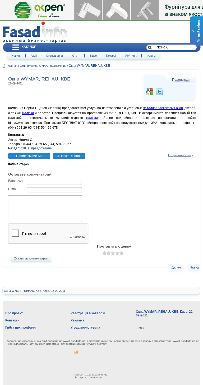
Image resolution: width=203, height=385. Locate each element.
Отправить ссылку (180, 155)
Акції (34, 55)
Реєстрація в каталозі (88, 313)
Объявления (29, 65)
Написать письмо (29, 156)
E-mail (12, 189)
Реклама (77, 320)
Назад (194, 267)
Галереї (111, 55)
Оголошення (54, 55)
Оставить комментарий (31, 258)
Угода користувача (85, 327)
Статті (76, 55)
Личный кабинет (198, 30)
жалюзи (28, 113)
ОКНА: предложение (53, 65)
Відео (93, 55)
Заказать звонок (69, 156)
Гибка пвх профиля (20, 327)
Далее (176, 267)
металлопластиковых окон (163, 108)
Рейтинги (131, 55)
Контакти (12, 320)
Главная (12, 65)
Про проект (14, 313)
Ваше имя (15, 181)
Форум (151, 55)
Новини (16, 55)
